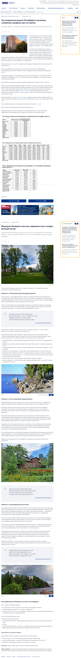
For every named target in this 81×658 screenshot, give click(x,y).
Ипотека (23, 8)
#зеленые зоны (36, 656)
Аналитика (31, 8)
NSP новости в (13, 200)
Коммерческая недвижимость (56, 8)
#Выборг (3, 656)
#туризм (9, 656)
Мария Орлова (76, 4)
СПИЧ (63, 17)
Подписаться (19, 12)
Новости (4, 8)
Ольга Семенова (5, 222)
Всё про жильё (41, 8)
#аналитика (4, 196)
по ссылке (38, 104)
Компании (70, 8)
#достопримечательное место (24, 656)
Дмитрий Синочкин (14, 16)
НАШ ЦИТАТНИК (43, 1)
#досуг (13, 656)
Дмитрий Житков (5, 16)
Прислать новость (31, 12)
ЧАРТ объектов (13, 8)
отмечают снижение (22, 97)
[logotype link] (8, 3)
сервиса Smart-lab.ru (24, 90)
